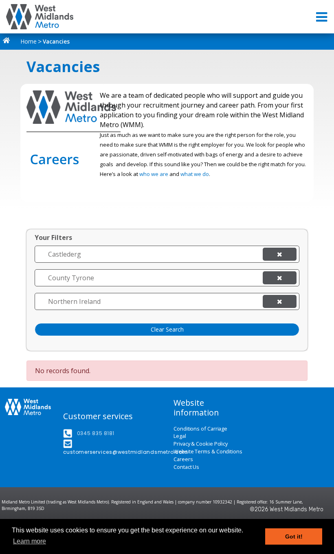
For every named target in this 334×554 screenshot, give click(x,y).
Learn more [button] (29, 541)
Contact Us (186, 467)
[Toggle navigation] (322, 17)
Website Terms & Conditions (208, 451)
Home (28, 41)
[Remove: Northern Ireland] (280, 301)
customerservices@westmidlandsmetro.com (125, 451)
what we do (194, 174)
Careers (183, 459)
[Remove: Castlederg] (280, 254)
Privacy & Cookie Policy (201, 443)
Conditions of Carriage (200, 428)
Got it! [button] (294, 536)
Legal (180, 436)
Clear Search (167, 329)
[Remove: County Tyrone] (280, 277)
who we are (153, 174)
